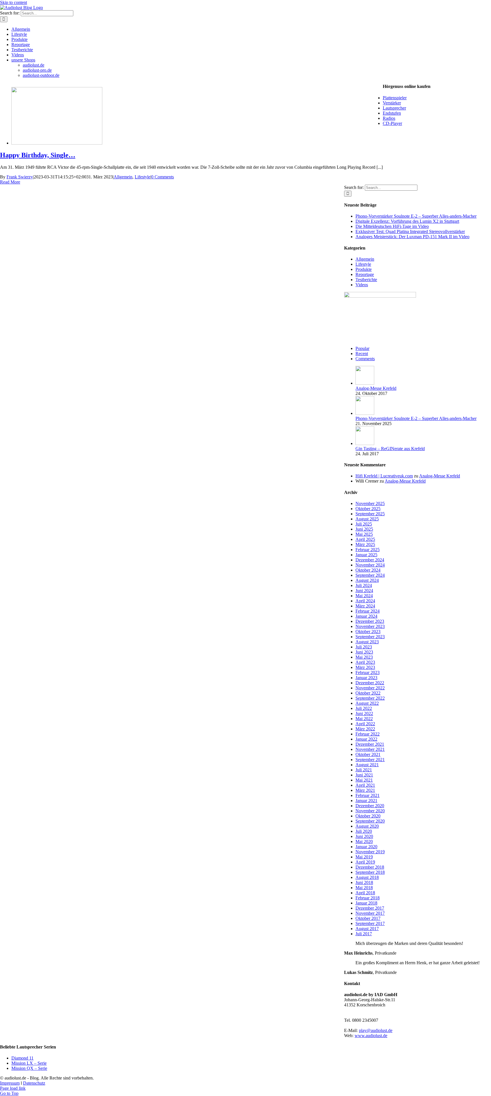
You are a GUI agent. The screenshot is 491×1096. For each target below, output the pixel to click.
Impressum (10, 1083)
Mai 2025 (364, 534)
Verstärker (392, 102)
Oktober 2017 (367, 918)
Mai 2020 (364, 841)
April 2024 (365, 600)
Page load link (13, 1088)
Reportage (364, 274)
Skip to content (13, 2)
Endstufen (392, 113)
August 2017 (367, 928)
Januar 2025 (366, 554)
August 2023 (367, 641)
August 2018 (367, 877)
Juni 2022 (364, 713)
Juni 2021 (364, 774)
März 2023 (365, 667)
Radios (389, 118)
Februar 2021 (367, 795)
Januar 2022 (366, 739)
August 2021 (367, 764)
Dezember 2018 (369, 867)
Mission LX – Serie (29, 1063)
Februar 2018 (367, 897)
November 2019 (370, 851)
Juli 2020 (363, 831)
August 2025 (367, 518)
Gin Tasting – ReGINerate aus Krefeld (390, 448)
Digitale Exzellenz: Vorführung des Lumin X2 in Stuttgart (407, 221)
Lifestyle (142, 176)
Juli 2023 (363, 646)
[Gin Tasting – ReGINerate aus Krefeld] (364, 443)
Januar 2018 (366, 903)
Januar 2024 (366, 616)
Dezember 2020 (369, 805)
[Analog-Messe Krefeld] (364, 383)
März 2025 (365, 544)
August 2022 (367, 703)
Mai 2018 (364, 887)
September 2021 (370, 759)
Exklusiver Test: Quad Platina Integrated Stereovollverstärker (410, 231)
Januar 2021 (366, 800)
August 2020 (367, 826)
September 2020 (370, 821)
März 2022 (365, 728)
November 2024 (370, 565)
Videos (361, 284)
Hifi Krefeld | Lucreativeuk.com (384, 475)
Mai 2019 (364, 856)
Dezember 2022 (369, 682)
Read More (10, 182)
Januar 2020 (366, 846)
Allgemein (123, 176)
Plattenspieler (395, 97)
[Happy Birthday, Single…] (56, 143)
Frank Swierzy (20, 176)
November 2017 (370, 913)
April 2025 (365, 539)
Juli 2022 (363, 708)
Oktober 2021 (367, 754)
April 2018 (365, 892)
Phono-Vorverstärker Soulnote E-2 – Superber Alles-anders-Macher (416, 216)
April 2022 (365, 723)
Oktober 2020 (367, 815)
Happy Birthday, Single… (37, 155)
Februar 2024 (367, 611)
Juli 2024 (363, 585)
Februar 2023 (367, 672)
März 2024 (365, 605)
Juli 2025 (363, 524)
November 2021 (370, 749)
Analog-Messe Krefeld (375, 388)
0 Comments (162, 176)
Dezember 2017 (369, 908)
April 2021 (365, 785)
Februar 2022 (367, 734)
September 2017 (370, 923)
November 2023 (370, 626)
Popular (362, 348)
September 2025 (370, 513)
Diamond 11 (22, 1058)
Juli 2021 (363, 769)
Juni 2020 (364, 836)
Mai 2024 (364, 595)
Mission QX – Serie (29, 1068)
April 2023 (365, 662)
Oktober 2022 (367, 693)
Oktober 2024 (367, 570)
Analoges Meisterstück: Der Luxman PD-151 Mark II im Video (412, 236)
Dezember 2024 (369, 559)
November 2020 (370, 810)
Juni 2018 (364, 882)
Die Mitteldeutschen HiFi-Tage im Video (392, 226)
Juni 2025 (364, 529)
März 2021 (365, 790)
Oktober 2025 (367, 508)
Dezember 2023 (369, 621)
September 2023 (370, 636)
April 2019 (365, 862)
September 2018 (370, 872)
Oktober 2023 (367, 631)
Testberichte (366, 279)
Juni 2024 (364, 590)
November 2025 (370, 503)
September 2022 (370, 698)
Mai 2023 (364, 657)
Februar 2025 (367, 549)
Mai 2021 (364, 780)
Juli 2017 (363, 933)
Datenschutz (34, 1083)
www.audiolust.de (371, 1035)
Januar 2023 (366, 677)
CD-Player (392, 123)
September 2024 (370, 575)
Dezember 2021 (369, 744)
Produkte (363, 269)
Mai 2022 (364, 718)
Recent (361, 353)
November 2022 (370, 687)
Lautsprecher (394, 108)
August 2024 (367, 580)
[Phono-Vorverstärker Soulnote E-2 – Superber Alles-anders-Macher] (364, 413)
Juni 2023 (364, 652)
